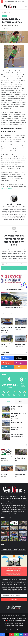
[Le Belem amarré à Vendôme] (23, 528)
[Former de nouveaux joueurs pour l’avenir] (21, 321)
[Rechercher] (26, 6)
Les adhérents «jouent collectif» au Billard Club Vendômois (7, 328)
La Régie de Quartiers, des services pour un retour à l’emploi (18, 415)
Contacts (21, 625)
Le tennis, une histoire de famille (20, 343)
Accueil (4, 12)
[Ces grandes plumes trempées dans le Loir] (6, 437)
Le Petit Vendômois (8, 25)
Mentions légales (19, 623)
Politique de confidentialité (11, 625)
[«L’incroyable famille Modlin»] (7, 452)
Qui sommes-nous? (9, 623)
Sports (8, 12)
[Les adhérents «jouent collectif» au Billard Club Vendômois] (7, 321)
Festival (15, 549)
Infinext (23, 620)
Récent (21, 401)
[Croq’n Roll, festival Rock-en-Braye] (23, 538)
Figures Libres (22, 549)
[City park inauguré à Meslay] (7, 338)
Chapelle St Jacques (6, 549)
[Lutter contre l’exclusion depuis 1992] (6, 430)
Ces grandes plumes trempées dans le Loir (17, 435)
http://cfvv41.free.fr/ (6, 188)
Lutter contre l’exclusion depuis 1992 (20, 474)
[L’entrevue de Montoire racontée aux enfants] (5, 523)
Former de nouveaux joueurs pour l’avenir (21, 326)
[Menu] (2, 6)
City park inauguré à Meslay (7, 343)
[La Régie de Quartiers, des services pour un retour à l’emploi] (6, 415)
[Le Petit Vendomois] (10, 6)
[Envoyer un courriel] (12, 25)
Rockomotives (15, 552)
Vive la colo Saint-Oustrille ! (6, 473)
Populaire (7, 401)
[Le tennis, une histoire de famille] (21, 338)
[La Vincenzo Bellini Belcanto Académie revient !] (5, 533)
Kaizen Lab (11, 620)
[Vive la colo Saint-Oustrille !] (7, 468)
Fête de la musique (6, 552)
